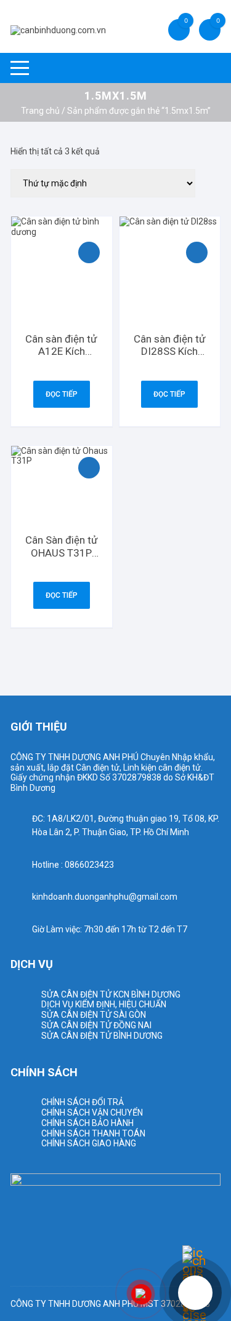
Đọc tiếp (62, 394)
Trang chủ (40, 111)
